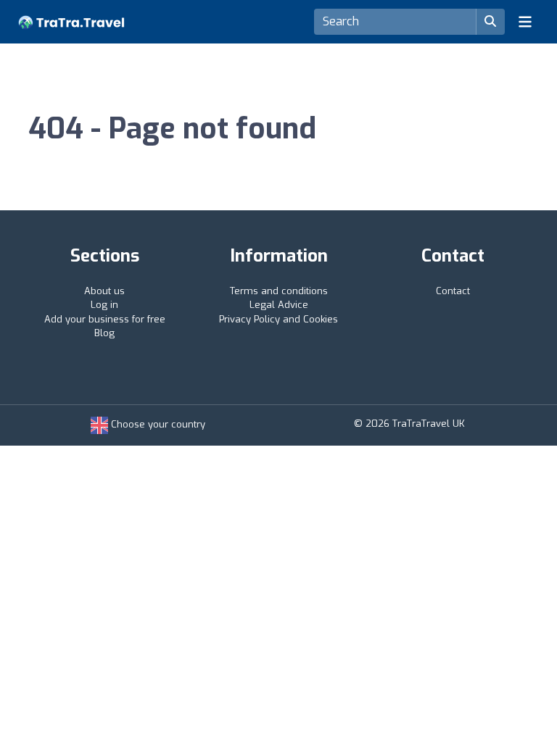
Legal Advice (278, 305)
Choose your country (156, 424)
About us (104, 291)
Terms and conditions (279, 291)
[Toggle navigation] (525, 21)
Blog (104, 333)
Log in (104, 305)
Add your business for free (104, 319)
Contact (453, 291)
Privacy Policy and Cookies (278, 319)
